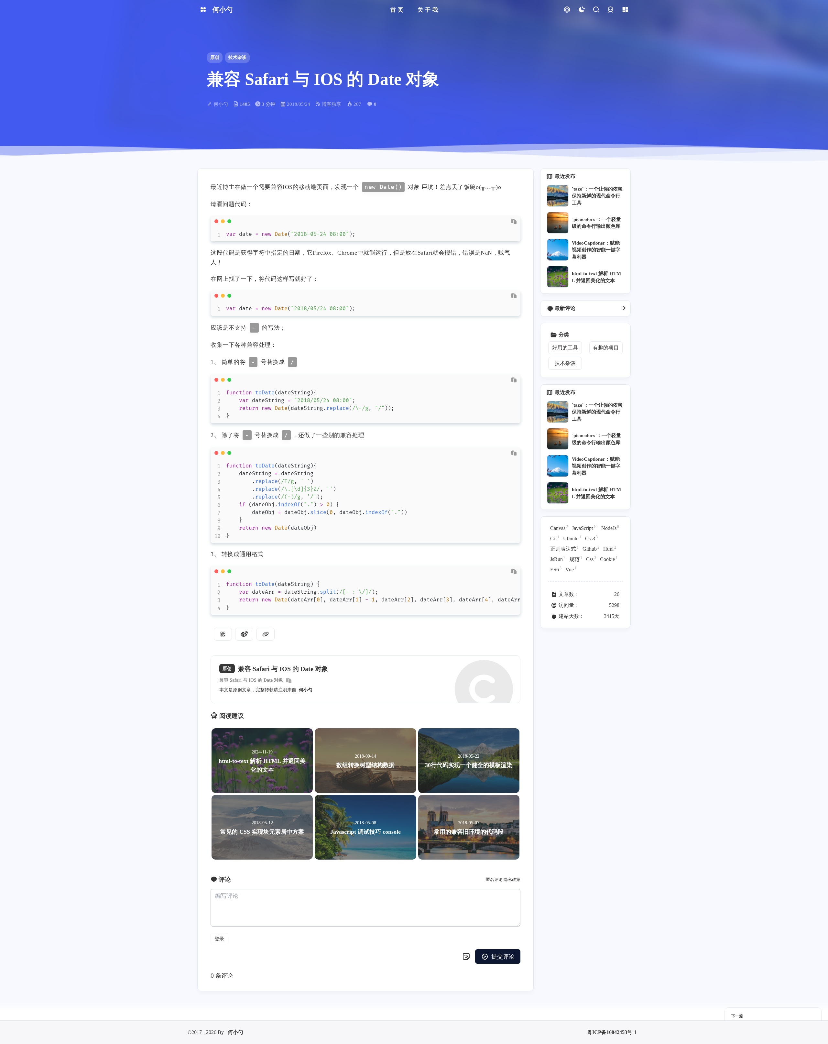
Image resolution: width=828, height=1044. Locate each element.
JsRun (557, 558)
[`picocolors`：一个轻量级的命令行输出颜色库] (558, 223)
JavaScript (584, 527)
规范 (575, 558)
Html (609, 548)
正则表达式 (564, 548)
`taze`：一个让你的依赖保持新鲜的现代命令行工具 (597, 195)
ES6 (555, 569)
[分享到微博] (244, 634)
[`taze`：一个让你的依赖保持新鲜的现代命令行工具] (558, 195)
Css (591, 558)
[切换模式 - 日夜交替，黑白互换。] (581, 10)
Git (554, 538)
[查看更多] (623, 308)
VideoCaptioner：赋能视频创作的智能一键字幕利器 (596, 249)
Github (591, 548)
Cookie (608, 558)
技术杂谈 (237, 57)
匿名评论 (494, 879)
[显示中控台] (625, 10)
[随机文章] (566, 10)
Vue (570, 569)
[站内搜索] (596, 10)
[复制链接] (265, 634)
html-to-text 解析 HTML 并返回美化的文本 (596, 276)
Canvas (559, 527)
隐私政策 (512, 879)
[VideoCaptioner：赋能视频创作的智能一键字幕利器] (558, 249)
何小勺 (305, 689)
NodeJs (610, 527)
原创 (214, 57)
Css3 (591, 538)
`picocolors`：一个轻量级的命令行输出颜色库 (596, 222)
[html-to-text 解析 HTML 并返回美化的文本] (558, 277)
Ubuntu (572, 538)
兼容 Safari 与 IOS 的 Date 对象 (251, 680)
